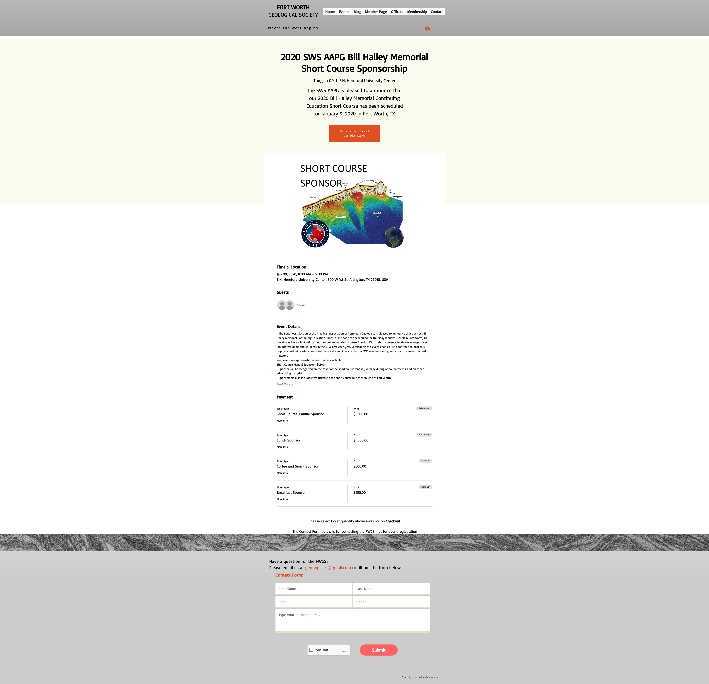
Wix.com (434, 677)
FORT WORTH (293, 7)
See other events (355, 135)
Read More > (285, 384)
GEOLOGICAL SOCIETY (293, 14)
